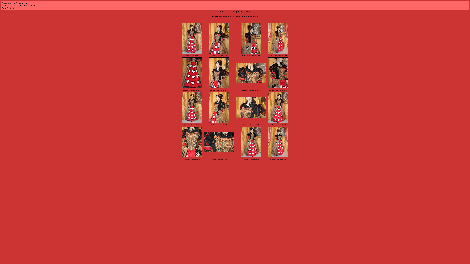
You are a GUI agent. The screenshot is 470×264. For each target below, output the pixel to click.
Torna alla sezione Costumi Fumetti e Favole (235, 16)
